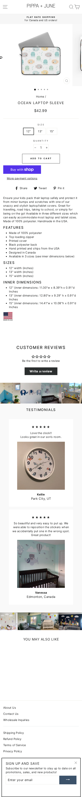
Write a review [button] (41, 371)
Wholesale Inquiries (16, 720)
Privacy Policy (12, 751)
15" (52, 131)
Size (41, 124)
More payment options (22, 178)
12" (28, 131)
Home (40, 96)
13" (40, 131)
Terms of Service (14, 745)
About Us (9, 707)
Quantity (41, 141)
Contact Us (11, 713)
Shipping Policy (13, 732)
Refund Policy (12, 739)
